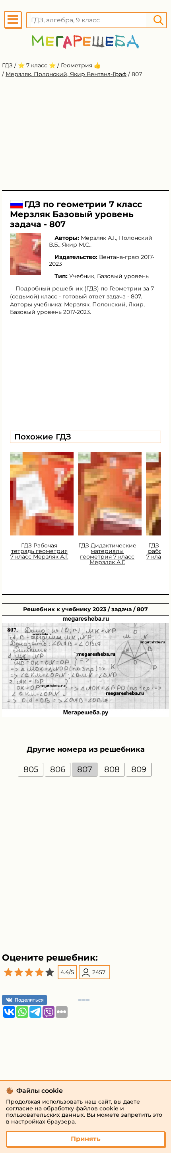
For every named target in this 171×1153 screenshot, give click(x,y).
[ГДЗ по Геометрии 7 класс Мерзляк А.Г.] (25, 254)
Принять (86, 1139)
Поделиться (29, 1000)
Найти (158, 20)
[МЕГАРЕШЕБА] (85, 41)
